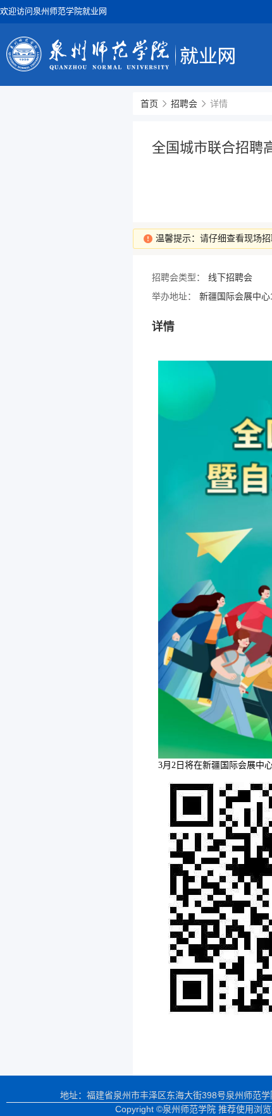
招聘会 (184, 104)
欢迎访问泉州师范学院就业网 (53, 11)
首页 (149, 104)
